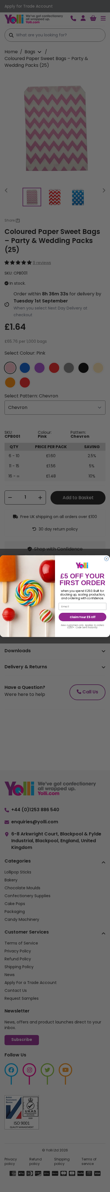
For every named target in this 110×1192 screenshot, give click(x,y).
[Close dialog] (106, 559)
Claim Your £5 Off (82, 617)
